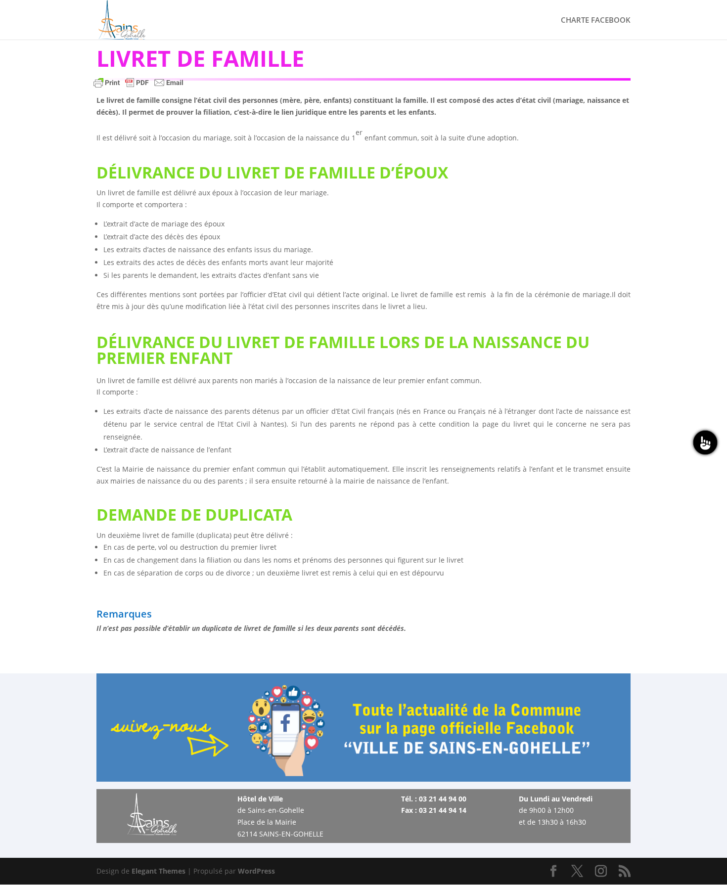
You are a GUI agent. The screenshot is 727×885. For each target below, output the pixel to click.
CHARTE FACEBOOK (596, 20)
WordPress (256, 871)
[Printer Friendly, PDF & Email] (138, 87)
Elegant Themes (158, 871)
